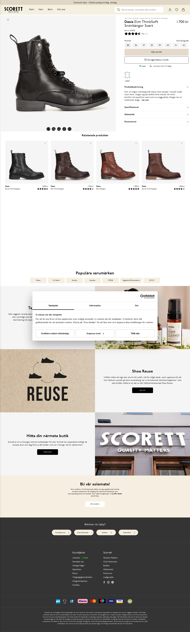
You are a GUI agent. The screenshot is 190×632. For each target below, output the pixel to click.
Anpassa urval (93, 333)
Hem (125, 18)
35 (128, 45)
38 (152, 45)
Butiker (105, 533)
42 (184, 45)
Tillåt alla (135, 333)
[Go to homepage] (13, 9)
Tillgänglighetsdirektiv (82, 577)
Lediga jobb (108, 577)
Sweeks (92, 280)
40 (168, 45)
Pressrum (107, 573)
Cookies (76, 585)
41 (176, 45)
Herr (41, 9)
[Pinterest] (112, 582)
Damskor (136, 18)
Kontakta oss (60, 533)
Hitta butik (48, 452)
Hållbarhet (108, 570)
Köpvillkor (127, 533)
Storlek (127, 41)
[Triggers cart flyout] (183, 9)
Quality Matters (110, 558)
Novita (74, 280)
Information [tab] (95, 305)
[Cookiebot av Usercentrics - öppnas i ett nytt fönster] (142, 296)
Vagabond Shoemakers (131, 280)
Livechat (80, 558)
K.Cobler (56, 280)
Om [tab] (136, 305)
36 (136, 45)
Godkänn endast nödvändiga (55, 333)
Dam (31, 9)
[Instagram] (108, 582)
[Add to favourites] (8, 19)
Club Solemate (82, 533)
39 (160, 45)
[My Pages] (170, 9)
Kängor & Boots (145, 18)
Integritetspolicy (79, 581)
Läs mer (143, 390)
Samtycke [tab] (53, 305)
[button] (26, 232)
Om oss (61, 9)
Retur (75, 573)
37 (144, 45)
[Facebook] (104, 582)
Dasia (38, 280)
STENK (110, 280)
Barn (50, 9)
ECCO (151, 280)
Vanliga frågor (78, 566)
